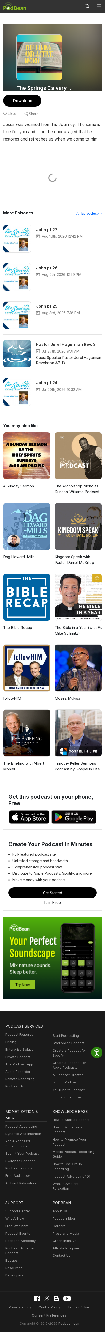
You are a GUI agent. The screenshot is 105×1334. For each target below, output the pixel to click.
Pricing (10, 1042)
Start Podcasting (65, 1035)
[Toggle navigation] (99, 6)
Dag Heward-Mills (19, 556)
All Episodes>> (89, 213)
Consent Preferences (49, 1315)
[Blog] (56, 1298)
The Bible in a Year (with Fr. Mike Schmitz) (78, 630)
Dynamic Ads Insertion (23, 1134)
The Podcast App (19, 1064)
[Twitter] (47, 1298)
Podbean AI (14, 1086)
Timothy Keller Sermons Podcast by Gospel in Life (77, 766)
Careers (58, 1226)
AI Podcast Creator (67, 1075)
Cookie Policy (49, 1307)
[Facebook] (37, 1298)
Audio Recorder (17, 1071)
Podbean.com (69, 1323)
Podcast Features (19, 1034)
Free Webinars (17, 1226)
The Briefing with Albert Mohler (23, 766)
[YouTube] (67, 1298)
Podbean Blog (63, 1218)
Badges (11, 1260)
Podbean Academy (20, 1241)
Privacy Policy (20, 1307)
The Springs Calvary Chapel (46, 88)
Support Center (17, 1211)
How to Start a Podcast (70, 1120)
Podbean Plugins (18, 1168)
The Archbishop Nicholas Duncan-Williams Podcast (77, 489)
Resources (13, 1268)
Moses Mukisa (67, 698)
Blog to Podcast (65, 1082)
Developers (14, 1275)
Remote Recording (20, 1079)
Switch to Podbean (20, 1161)
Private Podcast (17, 1057)
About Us (59, 1211)
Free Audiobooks (18, 1175)
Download (22, 100)
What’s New (14, 1218)
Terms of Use (78, 1307)
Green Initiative (64, 1241)
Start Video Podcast (68, 1043)
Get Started (52, 893)
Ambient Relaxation (20, 1183)
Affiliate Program (65, 1248)
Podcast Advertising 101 (71, 1176)
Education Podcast (67, 1097)
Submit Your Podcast (22, 1153)
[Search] (87, 6)
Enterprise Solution (20, 1049)
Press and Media (65, 1233)
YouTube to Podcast (68, 1090)
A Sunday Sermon (18, 486)
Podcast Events (17, 1233)
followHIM (12, 698)
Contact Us (61, 1255)
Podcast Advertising (21, 1126)
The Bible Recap (17, 627)
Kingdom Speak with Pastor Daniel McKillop (74, 559)
